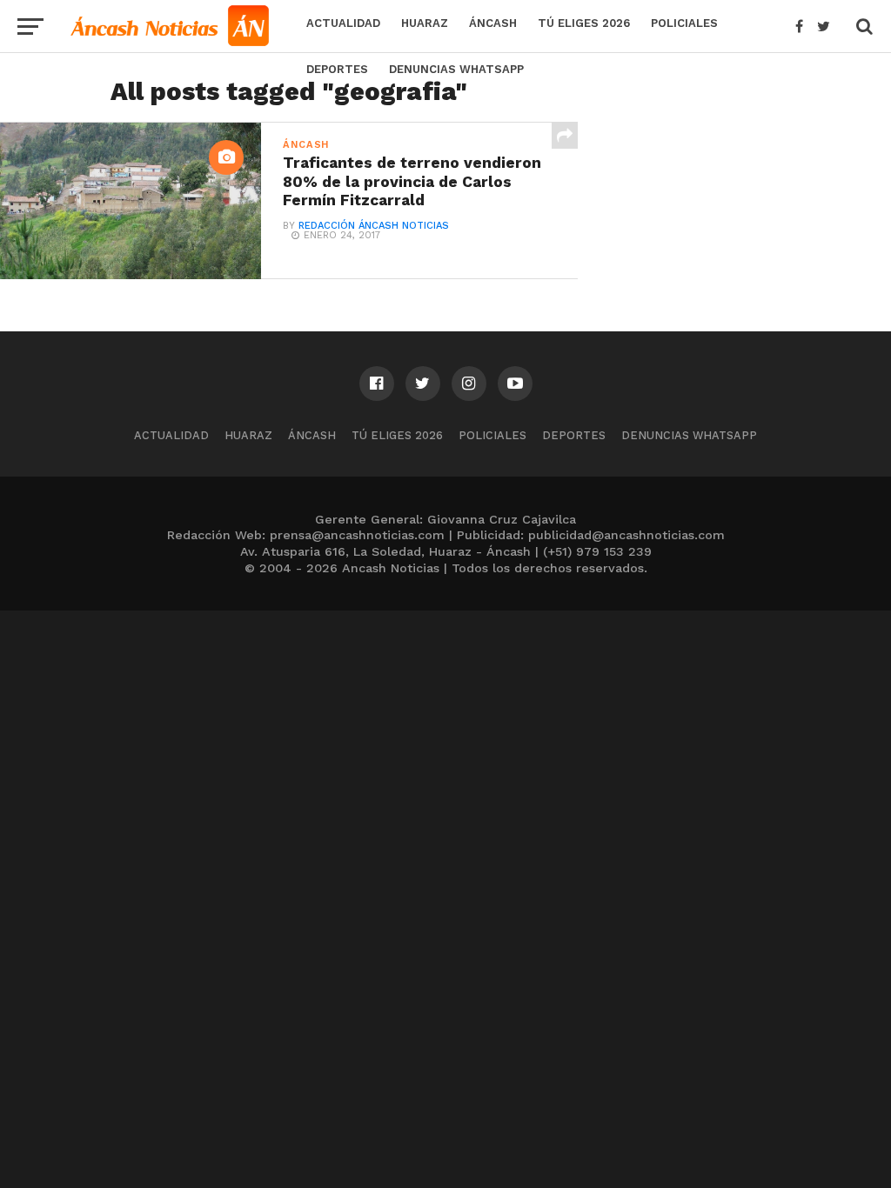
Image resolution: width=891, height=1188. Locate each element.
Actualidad (343, 23)
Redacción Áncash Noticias (373, 225)
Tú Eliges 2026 (584, 23)
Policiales (684, 23)
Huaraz (424, 23)
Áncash (493, 23)
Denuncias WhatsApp (456, 69)
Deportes (337, 69)
